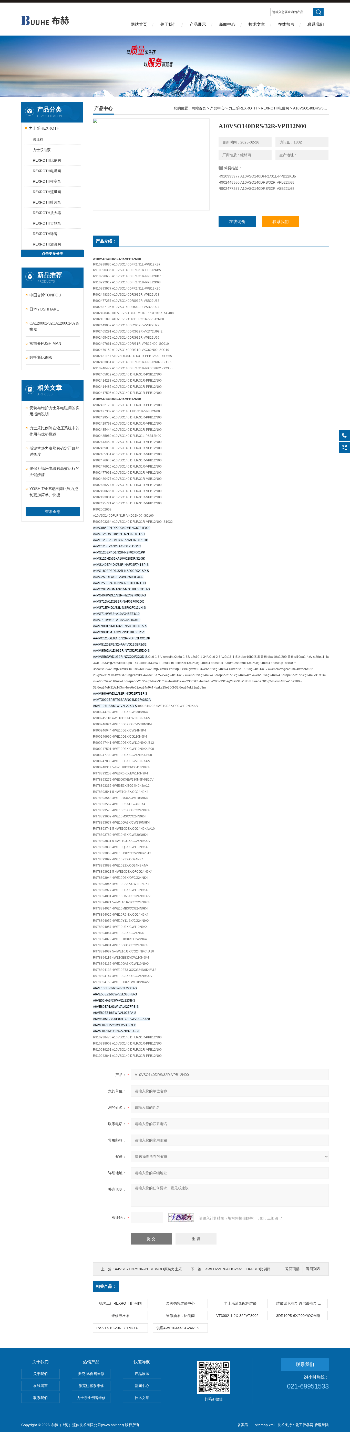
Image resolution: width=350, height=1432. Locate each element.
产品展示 (198, 24)
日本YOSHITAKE (44, 309)
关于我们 (168, 24)
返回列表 (313, 1269)
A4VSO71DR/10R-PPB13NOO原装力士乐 (148, 1269)
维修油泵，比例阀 (180, 1316)
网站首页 (139, 24)
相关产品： (106, 1286)
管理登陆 (321, 1425)
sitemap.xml (264, 1425)
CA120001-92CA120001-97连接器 (54, 326)
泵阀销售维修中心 (180, 1303)
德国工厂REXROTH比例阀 (120, 1303)
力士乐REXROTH (44, 128)
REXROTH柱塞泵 (47, 181)
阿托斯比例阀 (41, 357)
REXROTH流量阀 (47, 192)
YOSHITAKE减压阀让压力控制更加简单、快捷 (53, 491)
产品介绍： (106, 241)
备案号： (245, 1425)
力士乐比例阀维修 (91, 1398)
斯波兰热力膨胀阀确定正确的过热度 (54, 451)
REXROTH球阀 (45, 234)
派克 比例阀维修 (91, 1374)
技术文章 (257, 24)
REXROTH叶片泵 (47, 202)
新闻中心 (227, 24)
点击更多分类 (52, 253)
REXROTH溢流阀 (47, 244)
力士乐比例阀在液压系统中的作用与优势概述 (54, 431)
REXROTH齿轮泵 (47, 223)
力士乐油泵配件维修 (240, 1303)
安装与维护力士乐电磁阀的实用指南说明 (54, 411)
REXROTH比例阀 (47, 160)
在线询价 (237, 221)
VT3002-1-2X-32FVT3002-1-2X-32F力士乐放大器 (241, 1316)
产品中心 (217, 108)
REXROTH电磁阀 (47, 171)
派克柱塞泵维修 (91, 1386)
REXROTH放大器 (47, 213)
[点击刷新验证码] (181, 1217)
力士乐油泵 (42, 150)
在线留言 (286, 24)
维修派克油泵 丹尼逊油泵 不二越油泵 (301, 1303)
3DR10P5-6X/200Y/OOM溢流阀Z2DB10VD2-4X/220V (301, 1316)
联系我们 (315, 24)
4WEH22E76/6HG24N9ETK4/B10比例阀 (238, 1269)
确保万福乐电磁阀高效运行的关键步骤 (54, 471)
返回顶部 (292, 1269)
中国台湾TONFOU (45, 295)
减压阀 (38, 139)
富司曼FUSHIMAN (45, 343)
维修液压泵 (120, 1316)
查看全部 (52, 511)
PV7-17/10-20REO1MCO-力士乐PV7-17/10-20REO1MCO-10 (122, 1328)
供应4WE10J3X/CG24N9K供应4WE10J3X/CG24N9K (182, 1328)
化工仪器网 (304, 1425)
